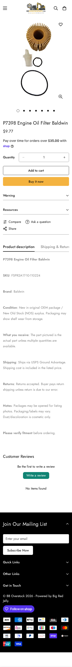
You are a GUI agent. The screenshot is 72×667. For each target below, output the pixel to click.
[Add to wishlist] (60, 24)
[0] (64, 8)
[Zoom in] (60, 96)
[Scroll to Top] (65, 646)
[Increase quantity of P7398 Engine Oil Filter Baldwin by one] (64, 157)
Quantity (9, 157)
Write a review (36, 475)
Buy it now (36, 181)
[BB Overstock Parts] (36, 8)
